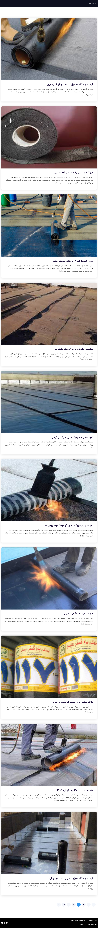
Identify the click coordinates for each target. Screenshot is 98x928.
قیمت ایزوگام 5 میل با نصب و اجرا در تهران (70, 84)
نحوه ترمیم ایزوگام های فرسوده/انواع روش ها (69, 525)
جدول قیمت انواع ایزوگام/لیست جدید (73, 261)
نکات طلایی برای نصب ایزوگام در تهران (72, 702)
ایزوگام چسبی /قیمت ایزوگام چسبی (73, 172)
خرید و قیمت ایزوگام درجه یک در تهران (72, 437)
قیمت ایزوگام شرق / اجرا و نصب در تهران (71, 878)
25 (64, 904)
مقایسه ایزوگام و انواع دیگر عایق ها (74, 349)
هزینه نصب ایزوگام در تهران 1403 (75, 790)
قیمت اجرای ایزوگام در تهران (78, 613)
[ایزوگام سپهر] (92, 3)
